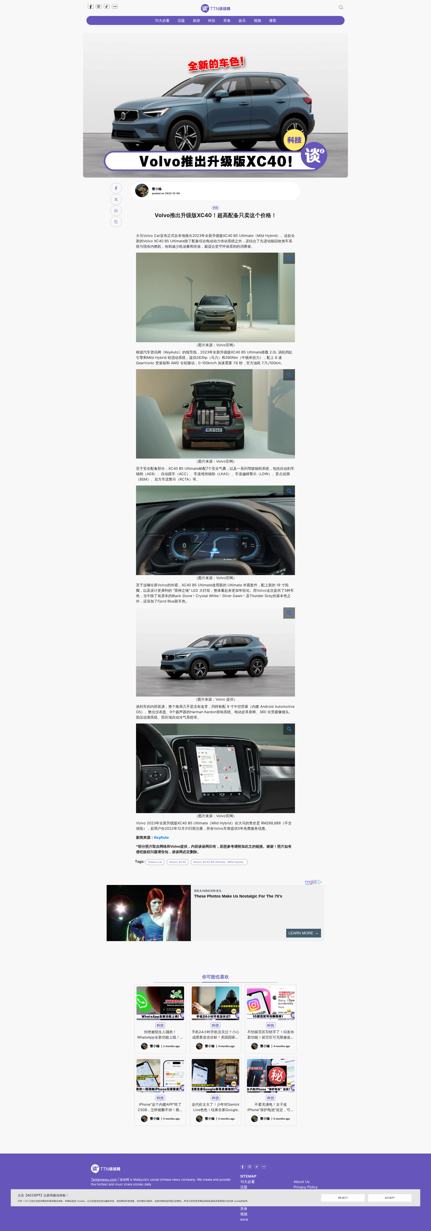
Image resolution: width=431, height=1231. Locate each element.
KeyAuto (161, 837)
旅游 (196, 20)
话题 (181, 20)
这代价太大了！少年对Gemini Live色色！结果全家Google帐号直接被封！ (215, 1107)
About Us (302, 1181)
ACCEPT (390, 1197)
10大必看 (162, 20)
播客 (272, 20)
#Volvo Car (155, 862)
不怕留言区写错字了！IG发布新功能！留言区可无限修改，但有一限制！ (270, 1035)
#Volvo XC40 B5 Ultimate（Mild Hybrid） (219, 862)
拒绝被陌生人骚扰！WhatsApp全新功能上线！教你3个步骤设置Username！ (160, 1035)
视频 (257, 20)
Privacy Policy (306, 1187)
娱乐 (242, 20)
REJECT (343, 1197)
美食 (227, 20)
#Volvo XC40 (177, 862)
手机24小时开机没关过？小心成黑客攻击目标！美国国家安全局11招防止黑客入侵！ (215, 1035)
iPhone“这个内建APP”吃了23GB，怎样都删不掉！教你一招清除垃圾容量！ (160, 1107)
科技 (211, 20)
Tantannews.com (104, 1179)
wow (244, 1219)
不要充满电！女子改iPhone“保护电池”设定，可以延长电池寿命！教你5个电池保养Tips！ (270, 1107)
